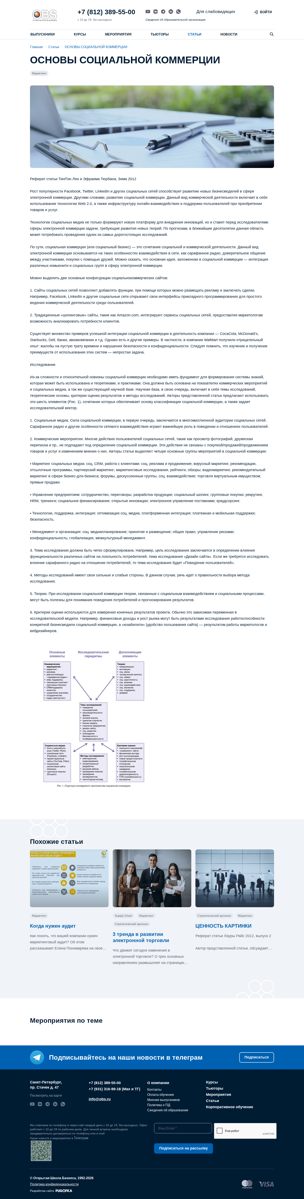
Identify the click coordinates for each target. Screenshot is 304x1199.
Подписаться (256, 1057)
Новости (228, 34)
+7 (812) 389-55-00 (106, 12)
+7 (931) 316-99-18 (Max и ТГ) (114, 1089)
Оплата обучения (160, 1094)
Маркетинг (39, 73)
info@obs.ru (100, 1099)
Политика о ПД (158, 1105)
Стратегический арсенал (131, 924)
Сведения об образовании (167, 1110)
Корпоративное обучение (229, 1107)
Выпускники (42, 34)
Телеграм (81, 1138)
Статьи (194, 34)
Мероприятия (118, 34)
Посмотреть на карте (46, 1095)
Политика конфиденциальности (54, 1184)
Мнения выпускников (163, 1100)
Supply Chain (123, 915)
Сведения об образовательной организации (176, 19)
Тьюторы (160, 34)
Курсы (80, 34)
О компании (158, 1083)
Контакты (154, 1089)
